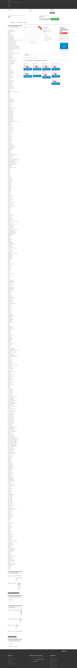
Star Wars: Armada (11, 551)
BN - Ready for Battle (11, 422)
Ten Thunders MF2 (11, 319)
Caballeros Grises (10, 119)
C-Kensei (9, 490)
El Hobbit (9, 220)
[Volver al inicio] (9, 22)
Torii (8, 323)
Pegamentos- (10, 182)
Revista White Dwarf (11, 226)
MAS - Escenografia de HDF (12, 446)
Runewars (9, 546)
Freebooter (9, 241)
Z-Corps (9, 562)
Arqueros (9, 345)
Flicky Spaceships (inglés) (12, 540)
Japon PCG (9, 460)
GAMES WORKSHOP (11, 72)
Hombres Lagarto (10, 196)
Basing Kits (9, 294)
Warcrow (9, 325)
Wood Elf (9, 151)
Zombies (9, 555)
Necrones (9, 131)
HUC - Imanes (10, 497)
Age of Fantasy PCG (11, 473)
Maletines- (9, 183)
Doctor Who (9, 531)
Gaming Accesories (11, 298)
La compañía (10, 216)
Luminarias (11, 599)
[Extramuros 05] (47, 64)
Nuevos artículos (10, 29)
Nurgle (9, 93)
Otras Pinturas (10, 389)
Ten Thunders (10, 313)
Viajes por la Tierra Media (12, 556)
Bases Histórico (10, 302)
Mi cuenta (10, 655)
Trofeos (9, 67)
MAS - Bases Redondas (11, 437)
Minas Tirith (9, 210)
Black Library (10, 228)
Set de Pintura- (10, 177)
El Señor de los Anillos (11, 205)
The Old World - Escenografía (12, 154)
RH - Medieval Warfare (11, 349)
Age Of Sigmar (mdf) (11, 62)
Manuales (9, 222)
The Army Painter (10, 390)
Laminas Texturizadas (11, 467)
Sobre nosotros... (52, 663)
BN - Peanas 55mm (11, 419)
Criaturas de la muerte (11, 284)
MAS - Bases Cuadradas (11, 436)
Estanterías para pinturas (12, 231)
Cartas (9, 507)
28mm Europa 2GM (11, 401)
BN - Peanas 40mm (11, 416)
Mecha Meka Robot (11, 354)
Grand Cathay (10, 153)
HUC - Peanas (10, 496)
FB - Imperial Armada (11, 244)
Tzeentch (9, 103)
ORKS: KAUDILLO (17, 625)
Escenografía (10, 104)
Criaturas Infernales (11, 280)
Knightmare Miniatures (11, 273)
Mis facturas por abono (11, 659)
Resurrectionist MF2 (11, 315)
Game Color (9, 369)
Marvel (9, 237)
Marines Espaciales (11, 132)
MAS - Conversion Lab (11, 449)
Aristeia (9, 259)
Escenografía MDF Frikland (12, 400)
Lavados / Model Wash (11, 371)
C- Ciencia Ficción (10, 488)
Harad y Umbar (10, 214)
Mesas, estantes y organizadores (13, 229)
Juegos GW (9, 186)
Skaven (9, 97)
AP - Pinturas (10, 393)
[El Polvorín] (56, 71)
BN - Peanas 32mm (11, 415)
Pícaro (53, 80)
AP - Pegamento (10, 397)
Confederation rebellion (11, 328)
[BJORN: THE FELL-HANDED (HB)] (13, 610)
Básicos (9, 74)
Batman (9, 236)
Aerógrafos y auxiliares (11, 374)
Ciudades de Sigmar (11, 80)
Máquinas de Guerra (11, 287)
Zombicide (9, 346)
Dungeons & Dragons (11, 563)
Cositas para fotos (10, 66)
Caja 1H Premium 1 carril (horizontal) (13, 46)
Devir (8, 520)
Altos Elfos (9, 190)
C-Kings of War (10, 491)
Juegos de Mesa (10, 503)
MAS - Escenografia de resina (12, 444)
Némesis (9, 340)
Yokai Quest (10, 530)
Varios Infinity (10, 501)
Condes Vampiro (10, 81)
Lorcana (9, 52)
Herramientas (10, 388)
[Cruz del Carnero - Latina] (56, 64)
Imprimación (10, 178)
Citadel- (9, 168)
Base (8, 170)
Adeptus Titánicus (10, 113)
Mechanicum (10, 157)
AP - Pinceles (10, 394)
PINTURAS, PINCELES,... (12, 356)
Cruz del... (54, 65)
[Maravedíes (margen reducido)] (47, 71)
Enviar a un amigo (48, 37)
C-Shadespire (10, 493)
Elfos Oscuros (10, 195)
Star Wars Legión (10, 506)
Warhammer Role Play (11, 564)
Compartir (46, 35)
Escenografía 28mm (11, 54)
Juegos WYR (10, 314)
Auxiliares (9, 383)
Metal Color (9, 377)
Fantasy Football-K (11, 289)
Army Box (9, 275)
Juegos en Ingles (10, 537)
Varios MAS (9, 451)
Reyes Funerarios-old (11, 202)
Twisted (9, 311)
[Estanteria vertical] (11, 575)
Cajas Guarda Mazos (11, 51)
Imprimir (46, 40)
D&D (8, 521)
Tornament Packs (10, 258)
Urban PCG (9, 471)
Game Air (9, 373)
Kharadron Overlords (11, 88)
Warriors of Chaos (10, 148)
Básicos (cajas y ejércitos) (12, 108)
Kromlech (9, 290)
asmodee (9, 505)
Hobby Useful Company (11, 494)
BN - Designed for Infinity (12, 408)
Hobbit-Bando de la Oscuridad (12, 164)
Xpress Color (10, 358)
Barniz (9, 386)
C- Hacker (9, 486)
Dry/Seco (9, 172)
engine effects (10, 382)
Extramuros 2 (35, 65)
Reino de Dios (10, 344)
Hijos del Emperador (11, 128)
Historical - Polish (10, 301)
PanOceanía (10, 269)
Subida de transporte (53, 659)
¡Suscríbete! (12, 643)
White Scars (10, 141)
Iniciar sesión (10, 0)
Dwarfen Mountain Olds (11, 147)
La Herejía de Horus (11, 155)
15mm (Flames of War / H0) (12, 406)
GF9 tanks (9, 432)
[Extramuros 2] (37, 64)
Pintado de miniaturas (53, 666)
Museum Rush (10, 539)
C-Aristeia (9, 492)
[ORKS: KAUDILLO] (11, 625)
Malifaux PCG (10, 468)
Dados (9, 482)
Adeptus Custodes (10, 111)
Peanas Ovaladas (10, 37)
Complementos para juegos (12, 60)
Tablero (9, 552)
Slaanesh (9, 98)
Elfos (8, 208)
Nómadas (9, 267)
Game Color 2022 (10, 368)
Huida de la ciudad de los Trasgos (13, 221)
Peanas (9, 34)
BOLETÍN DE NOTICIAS (14, 640)
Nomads (9, 268)
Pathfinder (9, 561)
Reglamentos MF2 (10, 316)
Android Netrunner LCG (11, 508)
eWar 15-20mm (10, 466)
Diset (8, 524)
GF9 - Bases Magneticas (11, 428)
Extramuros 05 (45, 65)
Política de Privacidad (53, 667)
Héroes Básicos (10, 279)
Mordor (9, 212)
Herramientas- (10, 181)
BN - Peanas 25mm (11, 414)
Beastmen (9, 152)
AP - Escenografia (10, 398)
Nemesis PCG (10, 456)
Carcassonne (10, 518)
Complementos (10, 475)
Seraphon (9, 96)
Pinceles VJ (10, 360)
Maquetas (9, 65)
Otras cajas (9, 50)
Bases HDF (9, 299)
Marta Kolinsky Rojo (11, 363)
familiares (9, 532)
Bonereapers (10, 78)
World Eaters (10, 139)
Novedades (12, 607)
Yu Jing (9, 272)
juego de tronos (10, 511)
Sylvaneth (9, 102)
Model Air (9, 372)
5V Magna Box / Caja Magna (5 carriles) (14, 45)
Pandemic (9, 545)
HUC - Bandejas (10, 495)
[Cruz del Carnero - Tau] (28, 71)
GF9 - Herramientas (11, 429)
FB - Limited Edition (11, 250)
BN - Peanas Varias (11, 420)
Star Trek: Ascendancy (11, 548)
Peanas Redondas (10, 35)
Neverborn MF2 (10, 320)
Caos (8, 79)
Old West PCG (10, 464)
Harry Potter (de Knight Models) (12, 253)
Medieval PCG (10, 461)
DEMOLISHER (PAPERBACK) (21, 619)
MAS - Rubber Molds (11, 448)
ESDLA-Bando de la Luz (11, 161)
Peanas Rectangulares (11, 38)
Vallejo (9, 357)
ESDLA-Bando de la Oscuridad (12, 162)
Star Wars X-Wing (10, 550)
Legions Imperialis (10, 156)
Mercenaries (10, 333)
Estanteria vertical (18, 575)
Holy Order (9, 331)
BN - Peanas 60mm (11, 418)
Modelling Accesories (11, 297)
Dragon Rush (10, 533)
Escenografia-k (10, 239)
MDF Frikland (10, 33)
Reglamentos (10, 107)
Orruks (9, 95)
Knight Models (10, 235)
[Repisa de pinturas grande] (12, 583)
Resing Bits (9, 295)
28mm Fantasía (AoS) (11, 404)
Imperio (9, 197)
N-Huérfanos (10, 342)
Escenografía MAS (11, 450)
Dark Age (9, 240)
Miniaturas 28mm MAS (11, 453)
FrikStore (9, 569)
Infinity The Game (10, 255)
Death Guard (10, 123)
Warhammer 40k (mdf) (11, 63)
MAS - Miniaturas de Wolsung (12, 442)
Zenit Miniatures (10, 339)
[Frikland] (17, 12)
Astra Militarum (10, 117)
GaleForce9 (9, 252)
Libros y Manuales (10, 75)
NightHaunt (9, 92)
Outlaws (9, 334)
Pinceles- (9, 179)
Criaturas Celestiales (11, 282)
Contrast (9, 176)
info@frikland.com (36, 661)
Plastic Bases (10, 296)
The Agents (9, 538)
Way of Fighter (10, 554)
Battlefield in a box (11, 433)
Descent (9, 519)
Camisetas (9, 567)
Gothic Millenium (10, 472)
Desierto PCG (10, 463)
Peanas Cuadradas (11, 36)
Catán (9, 517)
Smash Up (9, 510)
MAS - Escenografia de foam (12, 445)
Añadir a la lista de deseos (64, 50)
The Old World (10, 143)
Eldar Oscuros (10, 126)
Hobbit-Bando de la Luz (11, 163)
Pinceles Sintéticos (11, 180)
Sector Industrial (10, 300)
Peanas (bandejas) (11, 39)
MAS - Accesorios (10, 447)
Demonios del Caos (11, 124)
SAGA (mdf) (10, 64)
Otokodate (9, 283)
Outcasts (9, 309)
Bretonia (9, 191)
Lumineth (9, 90)
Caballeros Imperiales (11, 120)
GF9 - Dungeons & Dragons (12, 431)
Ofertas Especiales (11, 31)
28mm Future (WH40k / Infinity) (12, 403)
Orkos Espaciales (10, 134)
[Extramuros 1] (28, 64)
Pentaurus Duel (10, 516)
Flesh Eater (9, 84)
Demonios (9, 193)
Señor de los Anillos (11, 547)
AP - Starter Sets (10, 391)
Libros (9, 568)
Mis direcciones (10, 661)
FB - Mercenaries (10, 246)
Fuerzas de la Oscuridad (11, 224)
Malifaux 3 (9, 304)
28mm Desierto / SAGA (11, 402)
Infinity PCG (10, 457)
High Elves (9, 150)
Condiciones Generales (53, 664)
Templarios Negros (11, 136)
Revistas (9, 347)
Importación (9, 535)
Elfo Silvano (10, 194)
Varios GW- (9, 185)
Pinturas (9, 169)
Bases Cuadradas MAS (11, 452)
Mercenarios (10, 266)
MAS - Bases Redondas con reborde (13, 438)
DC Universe (10, 238)
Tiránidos (9, 137)
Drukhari (9, 125)
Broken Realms (10, 76)
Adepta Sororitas (10, 110)
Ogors (9, 94)
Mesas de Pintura (10, 230)
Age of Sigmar (10, 73)
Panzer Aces (10, 370)
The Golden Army (10, 335)
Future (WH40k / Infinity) (11, 57)
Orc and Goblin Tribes (11, 146)
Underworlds (10, 165)
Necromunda (10, 166)
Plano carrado (10, 364)
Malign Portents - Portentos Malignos (13, 91)
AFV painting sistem (11, 384)
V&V (8, 324)
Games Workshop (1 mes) (12, 30)
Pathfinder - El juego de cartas (12, 509)
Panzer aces (10, 353)
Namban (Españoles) (11, 288)
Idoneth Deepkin (10, 87)
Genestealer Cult (10, 127)
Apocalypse (9, 109)
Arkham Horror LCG (11, 504)
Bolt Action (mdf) (10, 61)
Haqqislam (9, 264)
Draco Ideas (10, 525)
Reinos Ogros (10, 200)
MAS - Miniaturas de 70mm (12, 443)
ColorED (9, 474)
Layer (9, 171)
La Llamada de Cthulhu (11, 560)
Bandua (9, 407)
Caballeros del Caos (11, 118)
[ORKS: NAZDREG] (11, 631)
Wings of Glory (10, 527)
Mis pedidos (10, 657)
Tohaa (9, 271)
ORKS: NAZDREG (18, 631)
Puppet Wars (10, 312)
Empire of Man (10, 149)
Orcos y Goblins (10, 199)
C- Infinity (9, 487)
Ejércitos (9, 206)
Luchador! (9, 541)
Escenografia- (10, 184)
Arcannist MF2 (10, 318)
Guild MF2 (9, 317)
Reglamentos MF (10, 310)
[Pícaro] (56, 78)
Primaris (9, 135)
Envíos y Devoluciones (53, 658)
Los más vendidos (13, 573)
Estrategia (9, 526)
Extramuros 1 (26, 65)
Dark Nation (9, 329)
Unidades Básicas (10, 276)
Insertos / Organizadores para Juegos (13, 53)
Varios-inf (9, 261)
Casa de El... (35, 72)
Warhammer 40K (10, 106)
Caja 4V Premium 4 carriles (12, 44)
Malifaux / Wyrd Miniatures (12, 303)
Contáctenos (10, 1)
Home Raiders (10, 254)
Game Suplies (10, 338)
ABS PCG (9, 459)
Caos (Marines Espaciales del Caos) (13, 121)
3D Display (9, 68)
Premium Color (10, 378)
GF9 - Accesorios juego (11, 430)
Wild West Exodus (10, 326)
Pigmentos (9, 375)
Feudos (9, 213)
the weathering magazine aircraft (13, 355)
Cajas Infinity (10, 256)
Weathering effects (11, 379)
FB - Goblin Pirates (11, 243)
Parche (9, 270)
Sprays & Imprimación (11, 376)
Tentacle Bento (10, 515)
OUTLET (9, 32)
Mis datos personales (11, 662)
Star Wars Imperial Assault (12, 549)
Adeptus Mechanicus (11, 112)
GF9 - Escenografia (11, 427)
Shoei (9, 285)
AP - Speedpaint (10, 392)
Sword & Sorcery (10, 522)
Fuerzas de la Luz (10, 223)
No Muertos (9, 198)
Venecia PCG (10, 458)
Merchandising (10, 565)
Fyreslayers (9, 83)
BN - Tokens (10, 412)
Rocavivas (9, 341)
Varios (9, 105)
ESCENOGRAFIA (10, 399)
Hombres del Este (10, 215)
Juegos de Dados (10, 536)
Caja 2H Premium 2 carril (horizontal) (13, 47)
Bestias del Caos (10, 77)
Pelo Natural (10, 362)
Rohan (9, 211)
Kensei (9, 274)
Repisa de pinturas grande (19, 584)
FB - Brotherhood (10, 242)
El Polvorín (54, 72)
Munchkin (9, 512)
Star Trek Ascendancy (11, 434)
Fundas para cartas (11, 534)
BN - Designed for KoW (11, 413)
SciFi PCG (9, 462)
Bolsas (9, 260)
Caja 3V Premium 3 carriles (12, 43)
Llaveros (9, 566)
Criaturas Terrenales (11, 281)
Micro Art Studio (10, 435)
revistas (9, 385)
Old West (9, 58)
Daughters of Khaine (11, 82)
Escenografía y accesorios (12, 167)
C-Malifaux (9, 489)
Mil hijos (9, 133)
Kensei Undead (10, 286)
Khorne (9, 89)
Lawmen (9, 332)
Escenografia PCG (11, 465)
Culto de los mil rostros (11, 343)
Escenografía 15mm (11, 59)
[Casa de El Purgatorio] (37, 71)
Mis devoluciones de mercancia (13, 658)
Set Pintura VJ (10, 359)
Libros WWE (10, 327)
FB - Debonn (10, 251)
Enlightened (9, 330)
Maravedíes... (45, 73)
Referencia (45, 30)
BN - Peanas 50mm (11, 417)
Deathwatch (9, 122)
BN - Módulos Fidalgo (11, 423)
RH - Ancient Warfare (11, 348)
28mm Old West (10, 405)
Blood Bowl (9, 187)
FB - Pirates (10, 245)
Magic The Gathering (11, 502)
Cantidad (61, 38)
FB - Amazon (10, 249)
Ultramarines (10, 138)
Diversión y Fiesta (10, 523)
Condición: (45, 31)
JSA (8, 265)
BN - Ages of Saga (11, 421)
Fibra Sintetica (10, 361)
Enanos (9, 209)
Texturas (9, 387)
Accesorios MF (10, 305)
